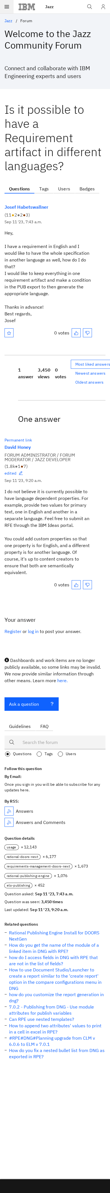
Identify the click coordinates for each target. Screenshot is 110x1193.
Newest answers (90, 373)
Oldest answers (89, 382)
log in (33, 631)
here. (62, 680)
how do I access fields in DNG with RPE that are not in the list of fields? (53, 960)
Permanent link (18, 440)
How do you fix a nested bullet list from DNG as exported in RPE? (57, 1053)
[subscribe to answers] (9, 811)
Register (13, 631)
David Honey (18, 447)
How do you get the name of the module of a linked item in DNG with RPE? (54, 948)
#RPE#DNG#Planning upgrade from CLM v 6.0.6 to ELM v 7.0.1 (52, 1041)
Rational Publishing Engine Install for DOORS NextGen (54, 936)
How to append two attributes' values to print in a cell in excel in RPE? (55, 1029)
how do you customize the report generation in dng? (56, 997)
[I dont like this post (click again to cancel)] (87, 332)
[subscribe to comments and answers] (9, 822)
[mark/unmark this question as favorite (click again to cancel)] (9, 332)
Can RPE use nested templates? (41, 1019)
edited (10, 473)
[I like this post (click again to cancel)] (76, 332)
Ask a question (24, 704)
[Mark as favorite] (9, 332)
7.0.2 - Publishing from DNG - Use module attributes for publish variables (51, 1010)
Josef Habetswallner (26, 207)
